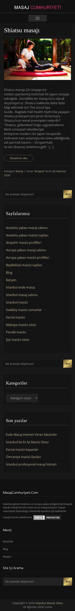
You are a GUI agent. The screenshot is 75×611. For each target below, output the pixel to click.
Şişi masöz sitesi (17, 340)
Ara (67, 194)
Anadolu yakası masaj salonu (27, 228)
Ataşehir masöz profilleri (23, 242)
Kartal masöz (15, 317)
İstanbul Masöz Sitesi (49, 603)
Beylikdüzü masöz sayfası (24, 265)
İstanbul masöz (17, 302)
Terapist (39, 171)
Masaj (19, 171)
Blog (9, 272)
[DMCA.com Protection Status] (47, 517)
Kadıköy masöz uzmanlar (24, 310)
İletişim (11, 280)
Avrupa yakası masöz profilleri (27, 257)
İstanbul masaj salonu (22, 295)
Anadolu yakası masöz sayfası (27, 235)
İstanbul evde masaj (20, 287)
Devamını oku (19, 158)
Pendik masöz (16, 332)
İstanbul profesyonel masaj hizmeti (31, 464)
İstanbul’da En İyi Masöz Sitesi (27, 442)
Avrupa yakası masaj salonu (26, 250)
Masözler (8, 541)
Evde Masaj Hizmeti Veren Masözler (31, 434)
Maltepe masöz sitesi (21, 325)
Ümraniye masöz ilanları (23, 457)
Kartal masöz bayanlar (22, 449)
